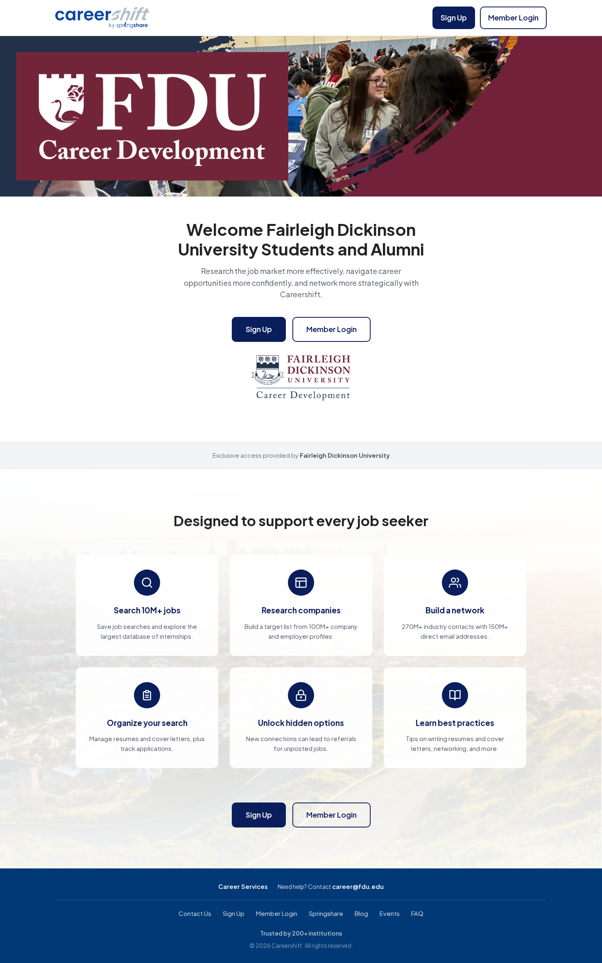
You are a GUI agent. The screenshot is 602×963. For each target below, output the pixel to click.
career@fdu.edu (358, 886)
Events (390, 913)
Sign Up (454, 17)
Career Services (243, 886)
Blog (361, 913)
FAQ (417, 913)
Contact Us (195, 913)
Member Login (513, 17)
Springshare (326, 913)
